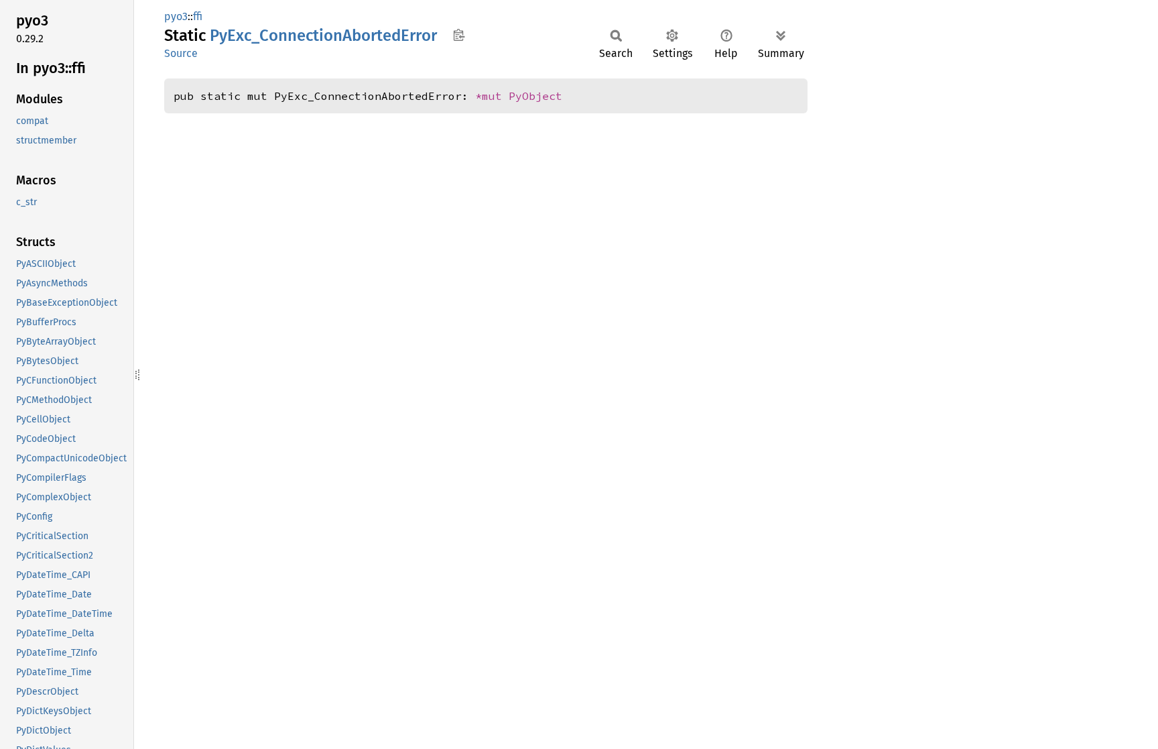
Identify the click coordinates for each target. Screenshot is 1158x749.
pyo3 (176, 16)
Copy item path (459, 34)
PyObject (535, 96)
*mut (492, 96)
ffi (197, 16)
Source (181, 53)
